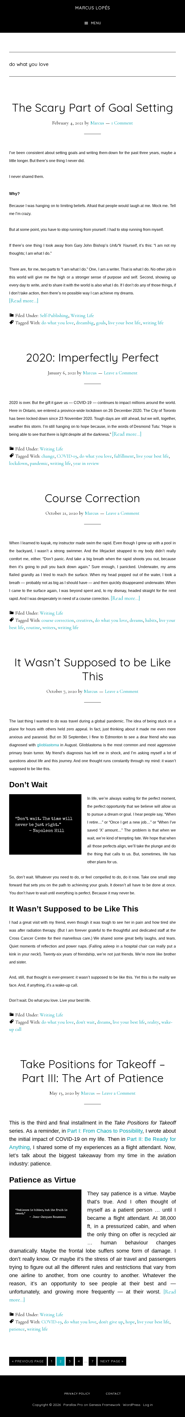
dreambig (85, 323)
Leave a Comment (121, 373)
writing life (153, 323)
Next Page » (111, 1362)
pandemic (39, 463)
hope (130, 1322)
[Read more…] (23, 301)
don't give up (111, 1322)
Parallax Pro (73, 1405)
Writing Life (82, 315)
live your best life (124, 323)
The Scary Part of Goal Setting (92, 107)
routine (33, 627)
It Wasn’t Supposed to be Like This (92, 669)
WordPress (131, 1405)
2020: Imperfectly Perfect (92, 357)
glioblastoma (48, 745)
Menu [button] (96, 23)
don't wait (85, 1022)
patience (17, 1329)
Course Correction (92, 498)
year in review (86, 463)
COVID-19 (67, 456)
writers (48, 627)
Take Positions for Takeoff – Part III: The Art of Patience (92, 1071)
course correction (57, 620)
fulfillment (124, 456)
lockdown (18, 463)
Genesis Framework (104, 1405)
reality (153, 1022)
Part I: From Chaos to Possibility (104, 1131)
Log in (148, 1405)
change (47, 456)
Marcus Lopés (92, 8)
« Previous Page (28, 1362)
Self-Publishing (54, 315)
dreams (136, 620)
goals (101, 323)
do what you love (57, 323)
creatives (84, 620)
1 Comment (122, 123)
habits (151, 620)
